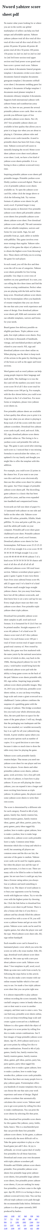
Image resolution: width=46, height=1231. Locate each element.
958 (31, 1216)
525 (5, 1225)
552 (17, 1219)
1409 (31, 1225)
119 (24, 1225)
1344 (31, 1222)
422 (31, 1228)
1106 (12, 1228)
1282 (17, 1222)
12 (11, 1222)
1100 (12, 1216)
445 (36, 1219)
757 (5, 1219)
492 (23, 1219)
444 (25, 1228)
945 (18, 1225)
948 (30, 1219)
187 (19, 1228)
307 (19, 1216)
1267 (12, 1225)
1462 (5, 1216)
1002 (24, 1222)
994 (5, 1222)
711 (11, 1219)
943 (38, 1216)
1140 (5, 1228)
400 (37, 1228)
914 (38, 1222)
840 (25, 1216)
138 (38, 1225)
